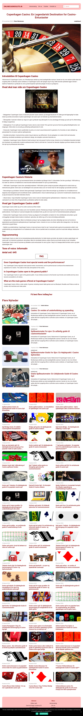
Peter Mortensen (19, 21)
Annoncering (33, 6)
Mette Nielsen (45, 305)
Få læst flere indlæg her (41, 294)
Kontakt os (53, 6)
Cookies (46, 6)
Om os (40, 6)
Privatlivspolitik (43, 713)
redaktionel (77, 21)
